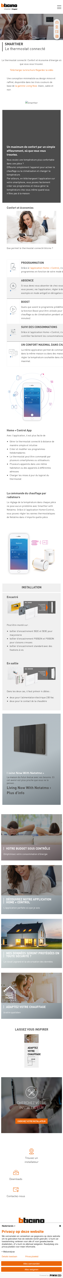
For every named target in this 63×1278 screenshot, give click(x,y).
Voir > (31, 1061)
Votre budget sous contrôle (28, 848)
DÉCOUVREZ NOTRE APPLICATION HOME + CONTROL (28, 900)
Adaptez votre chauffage (26, 1007)
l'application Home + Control (44, 267)
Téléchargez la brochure (22, 69)
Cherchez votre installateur (31, 1121)
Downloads (15, 1179)
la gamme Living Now (26, 85)
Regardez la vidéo (44, 69)
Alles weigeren (31, 1269)
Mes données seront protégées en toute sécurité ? (32, 954)
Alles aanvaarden (31, 1263)
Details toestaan (9, 1256)
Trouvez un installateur (32, 1159)
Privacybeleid (31, 1256)
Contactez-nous (16, 1196)
